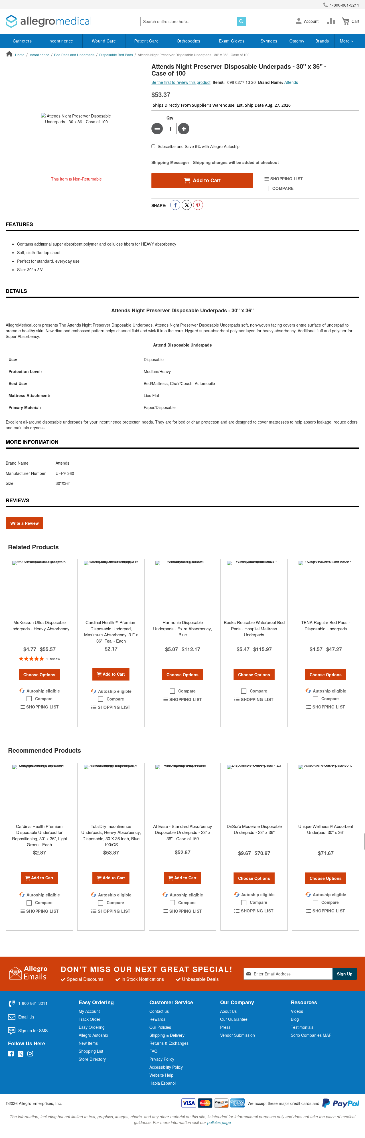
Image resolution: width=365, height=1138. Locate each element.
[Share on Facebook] (175, 205)
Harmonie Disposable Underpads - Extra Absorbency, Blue (182, 628)
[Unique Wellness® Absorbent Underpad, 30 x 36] (325, 791)
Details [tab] (16, 291)
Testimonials (302, 1027)
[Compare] (332, 21)
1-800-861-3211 (344, 5)
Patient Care (146, 41)
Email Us (26, 1017)
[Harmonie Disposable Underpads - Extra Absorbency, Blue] (182, 587)
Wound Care (104, 41)
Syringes (269, 41)
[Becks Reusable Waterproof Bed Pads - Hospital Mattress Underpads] (254, 587)
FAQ (153, 1051)
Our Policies (160, 1027)
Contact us (159, 1011)
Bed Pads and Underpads (74, 54)
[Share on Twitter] (187, 205)
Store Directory (92, 1059)
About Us (228, 1011)
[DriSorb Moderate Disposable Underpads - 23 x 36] (254, 791)
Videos (297, 1011)
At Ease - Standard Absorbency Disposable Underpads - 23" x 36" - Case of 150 (182, 832)
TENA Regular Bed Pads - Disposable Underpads (325, 625)
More (345, 41)
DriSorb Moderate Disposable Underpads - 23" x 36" (254, 829)
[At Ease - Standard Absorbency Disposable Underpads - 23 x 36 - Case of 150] (182, 791)
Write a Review (24, 523)
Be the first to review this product (180, 82)
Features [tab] (19, 224)
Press (225, 1027)
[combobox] (193, 21)
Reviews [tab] (17, 500)
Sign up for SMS (33, 1030)
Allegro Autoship (93, 1035)
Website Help (161, 1075)
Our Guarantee (234, 1019)
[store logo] (48, 21)
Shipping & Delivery (166, 1035)
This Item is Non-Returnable (76, 179)
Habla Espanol (162, 1083)
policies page (219, 1122)
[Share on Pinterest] (198, 205)
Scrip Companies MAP (311, 1035)
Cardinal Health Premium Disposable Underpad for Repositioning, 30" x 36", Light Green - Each (39, 835)
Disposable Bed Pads (116, 54)
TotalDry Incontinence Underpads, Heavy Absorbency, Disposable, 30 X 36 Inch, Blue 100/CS (111, 835)
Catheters (22, 41)
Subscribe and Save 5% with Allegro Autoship (199, 146)
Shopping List (91, 1051)
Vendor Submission (237, 1035)
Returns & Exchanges (168, 1043)
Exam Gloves (232, 41)
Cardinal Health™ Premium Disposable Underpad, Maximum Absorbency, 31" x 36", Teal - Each (111, 631)
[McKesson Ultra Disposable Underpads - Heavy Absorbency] (39, 587)
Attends (291, 82)
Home (20, 54)
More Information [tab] (32, 442)
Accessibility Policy (166, 1067)
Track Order (89, 1019)
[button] (299, 21)
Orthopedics (188, 41)
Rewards (157, 1019)
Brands (322, 41)
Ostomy (296, 41)
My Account (89, 1011)
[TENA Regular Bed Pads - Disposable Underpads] (325, 587)
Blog (295, 1019)
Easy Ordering (92, 1027)
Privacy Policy (161, 1059)
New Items (88, 1043)
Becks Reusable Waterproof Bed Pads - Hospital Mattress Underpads (254, 628)
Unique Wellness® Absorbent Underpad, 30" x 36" (325, 829)
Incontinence (60, 41)
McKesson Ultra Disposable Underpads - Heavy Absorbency (39, 625)
